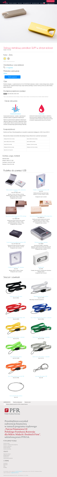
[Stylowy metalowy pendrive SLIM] (8, 58)
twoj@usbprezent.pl (50, 3)
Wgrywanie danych (7, 454)
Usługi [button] (5, 451)
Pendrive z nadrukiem (13, 3)
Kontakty (5, 467)
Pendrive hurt (6, 456)
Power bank (20, 3)
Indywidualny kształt (35, 3)
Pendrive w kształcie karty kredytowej (10, 444)
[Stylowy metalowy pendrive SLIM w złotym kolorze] (5, 58)
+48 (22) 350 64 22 (18, 471)
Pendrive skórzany (6, 447)
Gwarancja (5, 463)
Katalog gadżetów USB (27, 3)
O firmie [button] (6, 461)
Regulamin (5, 464)
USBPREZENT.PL (6, 402)
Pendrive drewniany (7, 449)
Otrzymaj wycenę (50, 1)
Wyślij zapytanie (12, 77)
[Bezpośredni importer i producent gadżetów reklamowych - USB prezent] (5, 2)
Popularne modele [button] (10, 441)
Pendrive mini (28, 402)
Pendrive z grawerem (7, 446)
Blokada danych (6, 455)
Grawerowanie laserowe (8, 458)
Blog (4, 466)
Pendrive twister (6, 443)
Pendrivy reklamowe (17, 402)
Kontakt (41, 3)
